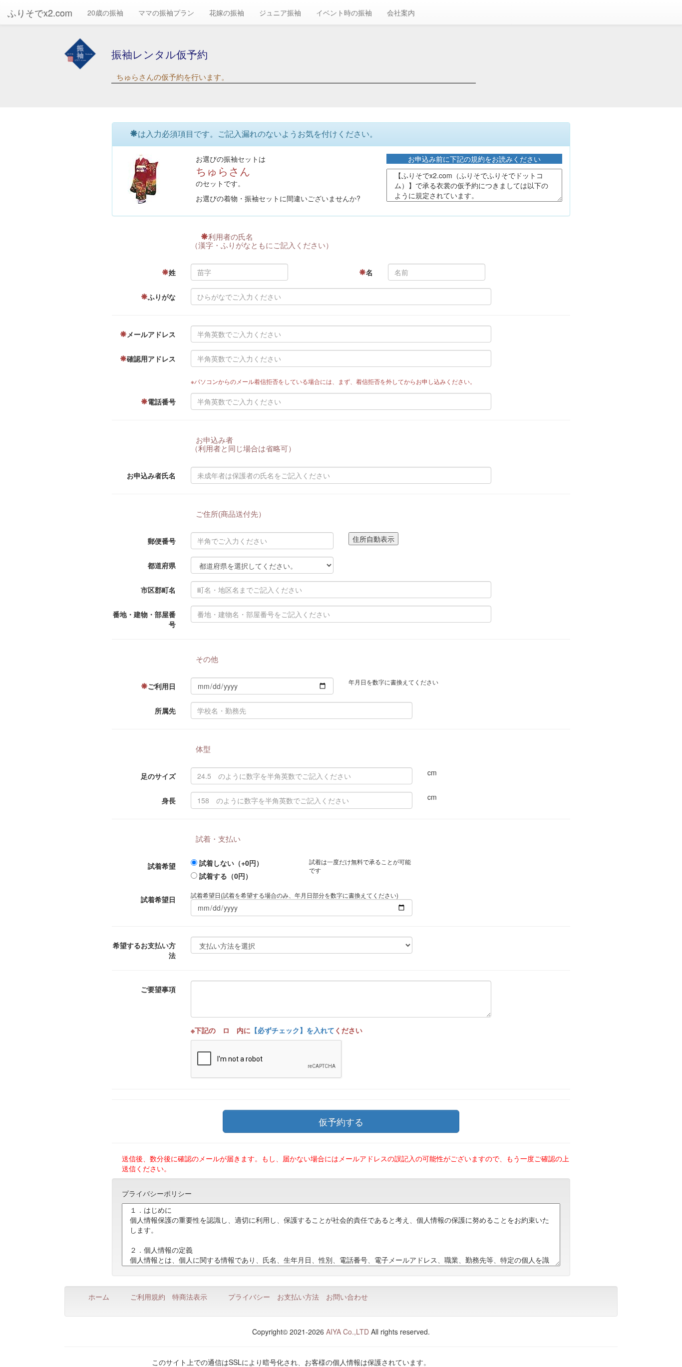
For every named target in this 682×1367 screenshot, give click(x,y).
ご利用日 (162, 686)
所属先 (165, 710)
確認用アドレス (151, 358)
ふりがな (162, 297)
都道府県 (162, 565)
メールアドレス (151, 334)
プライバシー (249, 1297)
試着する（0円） (225, 876)
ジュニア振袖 (280, 12)
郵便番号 (162, 541)
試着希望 (162, 866)
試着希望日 (158, 899)
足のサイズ (158, 776)
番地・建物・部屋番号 (144, 619)
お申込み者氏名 (151, 475)
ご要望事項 (158, 989)
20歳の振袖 (105, 12)
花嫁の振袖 (226, 12)
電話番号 (162, 401)
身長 (169, 800)
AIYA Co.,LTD (347, 1332)
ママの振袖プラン (166, 12)
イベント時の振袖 (344, 12)
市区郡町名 (158, 590)
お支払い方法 (298, 1297)
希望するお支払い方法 (144, 950)
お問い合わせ (347, 1297)
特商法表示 (189, 1297)
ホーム (98, 1297)
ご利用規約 (147, 1297)
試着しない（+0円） (231, 863)
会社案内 (401, 12)
